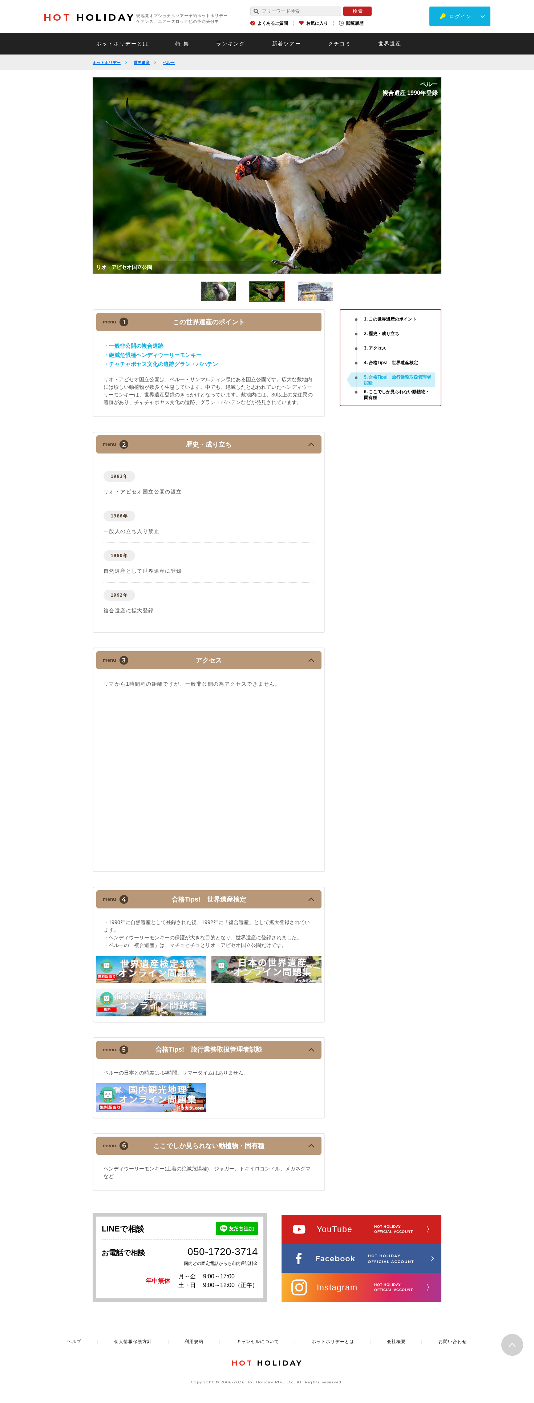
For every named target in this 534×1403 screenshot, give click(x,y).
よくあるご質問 (273, 23)
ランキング (230, 44)
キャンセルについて (257, 1341)
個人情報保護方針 (133, 1341)
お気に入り (317, 23)
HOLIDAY (89, 17)
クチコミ (339, 44)
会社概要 (396, 1341)
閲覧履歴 (355, 23)
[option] (267, 175)
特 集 (182, 44)
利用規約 (194, 1341)
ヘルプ (74, 1341)
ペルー (169, 62)
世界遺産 (389, 44)
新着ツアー (286, 44)
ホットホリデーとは (122, 44)
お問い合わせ (452, 1341)
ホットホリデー (107, 62)
